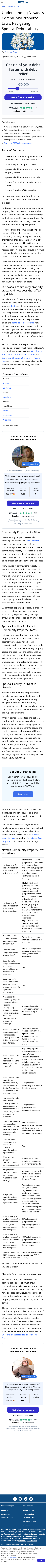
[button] (2, 2)
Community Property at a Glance (21, 164)
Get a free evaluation (23, 97)
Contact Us (5, 1514)
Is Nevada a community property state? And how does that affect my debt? (24, 158)
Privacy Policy (28, 1514)
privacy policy (11, 1557)
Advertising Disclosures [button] (27, 1541)
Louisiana (7, 397)
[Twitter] (25, 1499)
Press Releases (7, 1518)
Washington (8, 415)
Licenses (26, 1525)
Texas (5, 410)
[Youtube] (20, 1499)
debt (12, 306)
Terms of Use (28, 1511)
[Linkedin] (31, 1499)
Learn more (23, 794)
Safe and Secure (29, 1521)
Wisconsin (7, 420)
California (7, 388)
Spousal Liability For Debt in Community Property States (24, 171)
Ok (41, 1560)
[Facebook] (15, 1499)
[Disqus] (23, 1465)
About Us (4, 1511)
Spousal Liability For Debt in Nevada (22, 177)
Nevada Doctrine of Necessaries (20, 190)
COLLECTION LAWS (10, 7)
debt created (33, 540)
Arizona (6, 383)
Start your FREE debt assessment (17, 143)
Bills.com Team (11, 52)
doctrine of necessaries (23, 322)
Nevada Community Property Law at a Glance (23, 184)
